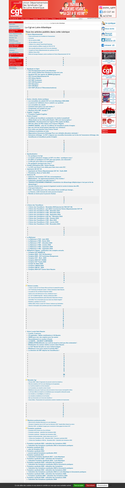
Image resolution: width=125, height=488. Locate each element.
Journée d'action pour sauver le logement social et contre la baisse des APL (53, 186)
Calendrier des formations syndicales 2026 (42, 479)
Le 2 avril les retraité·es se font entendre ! (39, 385)
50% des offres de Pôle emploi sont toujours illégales (46, 123)
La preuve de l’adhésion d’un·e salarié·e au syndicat (45, 103)
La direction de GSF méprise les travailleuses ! (43, 350)
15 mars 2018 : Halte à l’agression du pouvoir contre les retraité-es (45, 382)
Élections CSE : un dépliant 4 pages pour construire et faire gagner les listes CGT (49, 426)
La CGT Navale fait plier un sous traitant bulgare (44, 346)
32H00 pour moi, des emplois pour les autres (43, 337)
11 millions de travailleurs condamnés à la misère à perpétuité (48, 118)
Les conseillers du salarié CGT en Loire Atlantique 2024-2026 (48, 101)
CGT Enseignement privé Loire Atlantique (42, 70)
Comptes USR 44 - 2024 (36, 267)
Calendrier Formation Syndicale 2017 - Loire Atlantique (46, 456)
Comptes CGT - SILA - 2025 (37, 258)
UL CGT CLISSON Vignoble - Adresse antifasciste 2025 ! (43, 295)
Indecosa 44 (31, 174)
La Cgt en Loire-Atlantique (42, 23)
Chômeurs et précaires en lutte (38, 131)
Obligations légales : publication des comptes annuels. (45, 250)
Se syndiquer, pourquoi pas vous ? (40, 163)
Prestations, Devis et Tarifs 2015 (39, 173)
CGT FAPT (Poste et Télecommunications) (42, 87)
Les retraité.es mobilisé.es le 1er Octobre (39, 395)
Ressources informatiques (13, 67)
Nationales (12, 24)
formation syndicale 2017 (35, 455)
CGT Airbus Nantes (34, 78)
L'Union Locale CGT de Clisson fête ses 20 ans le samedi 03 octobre (46, 287)
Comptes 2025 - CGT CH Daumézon (40, 254)
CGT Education (33, 84)
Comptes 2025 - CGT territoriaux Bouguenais (43, 256)
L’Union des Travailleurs (35, 205)
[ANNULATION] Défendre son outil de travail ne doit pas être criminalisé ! (52, 343)
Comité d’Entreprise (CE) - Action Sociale (40, 165)
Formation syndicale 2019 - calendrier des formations (45, 462)
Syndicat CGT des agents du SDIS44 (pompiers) (44, 74)
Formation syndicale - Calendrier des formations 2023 (42, 434)
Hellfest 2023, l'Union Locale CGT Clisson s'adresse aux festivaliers (46, 303)
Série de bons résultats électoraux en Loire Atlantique (42, 422)
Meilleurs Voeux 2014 (34, 52)
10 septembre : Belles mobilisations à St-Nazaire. (44, 335)
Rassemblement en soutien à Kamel (40, 339)
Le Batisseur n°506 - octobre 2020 (39, 245)
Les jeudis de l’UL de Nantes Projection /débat (40, 291)
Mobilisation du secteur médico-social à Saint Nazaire (46, 344)
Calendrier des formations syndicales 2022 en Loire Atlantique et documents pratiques (57, 472)
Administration (13, 48)
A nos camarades (14, 57)
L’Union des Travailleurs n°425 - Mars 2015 (42, 220)
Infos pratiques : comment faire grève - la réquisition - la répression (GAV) (113, 98)
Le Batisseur (31, 237)
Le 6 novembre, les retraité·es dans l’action (40, 388)
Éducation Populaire (15, 65)
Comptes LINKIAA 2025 (36, 265)
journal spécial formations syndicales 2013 (42, 453)
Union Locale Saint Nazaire (36, 331)
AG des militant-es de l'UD (35, 42)
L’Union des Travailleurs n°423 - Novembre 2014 (44, 224)
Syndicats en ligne (33, 69)
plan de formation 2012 (36, 449)
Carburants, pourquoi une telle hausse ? (41, 180)
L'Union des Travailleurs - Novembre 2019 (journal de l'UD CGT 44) (50, 207)
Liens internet (45, 18)
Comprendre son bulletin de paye (39, 108)
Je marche (31, 38)
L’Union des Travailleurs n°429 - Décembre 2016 (44, 212)
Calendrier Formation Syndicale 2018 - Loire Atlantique (46, 460)
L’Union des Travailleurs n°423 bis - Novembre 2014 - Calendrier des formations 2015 (50, 440)
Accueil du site (14, 18)
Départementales (14, 26)
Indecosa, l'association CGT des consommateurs (44, 176)
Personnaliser (102, 485)
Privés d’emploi (32, 116)
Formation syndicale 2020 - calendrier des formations (45, 466)
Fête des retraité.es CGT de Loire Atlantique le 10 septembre (44, 384)
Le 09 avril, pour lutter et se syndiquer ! (41, 161)
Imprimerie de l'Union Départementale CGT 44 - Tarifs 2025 (47, 171)
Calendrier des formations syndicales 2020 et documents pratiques (50, 468)
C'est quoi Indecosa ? (35, 188)
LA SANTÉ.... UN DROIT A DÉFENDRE (40, 341)
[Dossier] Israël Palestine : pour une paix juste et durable (109, 90)
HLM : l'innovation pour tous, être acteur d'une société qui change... (51, 190)
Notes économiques (14, 28)
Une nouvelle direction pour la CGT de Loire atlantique (43, 48)
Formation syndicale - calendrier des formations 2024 (42, 432)
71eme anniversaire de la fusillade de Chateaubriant (42, 36)
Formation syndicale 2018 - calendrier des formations (45, 458)
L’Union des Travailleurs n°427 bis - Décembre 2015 (45, 216)
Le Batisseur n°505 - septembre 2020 (40, 246)
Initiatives (12, 50)
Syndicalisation (32, 154)
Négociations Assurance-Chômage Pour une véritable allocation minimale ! (53, 133)
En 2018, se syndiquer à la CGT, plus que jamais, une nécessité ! (49, 159)
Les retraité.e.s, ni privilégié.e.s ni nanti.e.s (39, 393)
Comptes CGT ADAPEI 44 (36, 252)
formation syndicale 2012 (35, 447)
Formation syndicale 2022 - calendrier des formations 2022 (46, 470)
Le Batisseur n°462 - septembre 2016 (40, 248)
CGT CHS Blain (33, 86)
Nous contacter (25, 18)
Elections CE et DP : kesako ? (38, 110)
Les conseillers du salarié (36, 105)
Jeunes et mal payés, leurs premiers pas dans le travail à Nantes (45, 305)
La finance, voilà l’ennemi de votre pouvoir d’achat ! (45, 192)
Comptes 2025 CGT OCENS (37, 260)
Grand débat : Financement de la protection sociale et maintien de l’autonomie (49, 399)
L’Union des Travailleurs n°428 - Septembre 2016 (44, 214)
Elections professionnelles (37, 420)
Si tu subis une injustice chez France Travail (43, 129)
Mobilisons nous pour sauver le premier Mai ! (43, 348)
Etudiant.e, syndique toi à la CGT (37, 301)
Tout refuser (90, 485)
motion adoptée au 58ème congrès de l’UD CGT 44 (42, 46)
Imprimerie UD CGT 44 (34, 169)
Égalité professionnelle (15, 63)
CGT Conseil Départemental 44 (38, 76)
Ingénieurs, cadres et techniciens (15, 60)
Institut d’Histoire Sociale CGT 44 (14, 45)
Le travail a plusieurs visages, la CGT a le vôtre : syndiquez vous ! (50, 158)
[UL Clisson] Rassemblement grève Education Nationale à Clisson (45, 297)
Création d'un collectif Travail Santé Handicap (40, 44)
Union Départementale (35, 34)
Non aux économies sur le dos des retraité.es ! (40, 397)
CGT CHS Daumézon (35, 82)
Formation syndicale (34, 428)
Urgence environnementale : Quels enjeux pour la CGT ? (43, 436)
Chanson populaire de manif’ (109, 115)
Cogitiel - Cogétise (33, 112)
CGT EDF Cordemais (35, 80)
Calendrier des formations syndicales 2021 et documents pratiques (50, 445)
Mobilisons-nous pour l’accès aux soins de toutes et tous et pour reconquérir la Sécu (50, 389)
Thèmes (53, 18)
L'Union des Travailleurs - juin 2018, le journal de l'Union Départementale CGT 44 (55, 209)
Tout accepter (78, 485)
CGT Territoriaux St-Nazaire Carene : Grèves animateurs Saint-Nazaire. (47, 289)
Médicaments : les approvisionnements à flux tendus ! (46, 178)
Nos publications (14, 52)
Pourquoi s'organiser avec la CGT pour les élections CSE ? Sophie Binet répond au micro (51, 424)
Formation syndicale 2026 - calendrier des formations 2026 (46, 477)
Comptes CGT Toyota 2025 (37, 262)
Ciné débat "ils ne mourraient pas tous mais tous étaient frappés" (45, 299)
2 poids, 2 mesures (34, 333)
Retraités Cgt (32, 380)
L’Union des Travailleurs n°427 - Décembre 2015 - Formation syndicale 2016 (48, 438)
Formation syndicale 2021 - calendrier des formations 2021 (46, 443)
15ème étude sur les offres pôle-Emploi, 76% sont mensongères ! (50, 120)
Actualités (12, 22)
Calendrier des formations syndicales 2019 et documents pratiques (50, 464)
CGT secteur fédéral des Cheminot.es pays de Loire (45, 72)
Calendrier (35, 18)
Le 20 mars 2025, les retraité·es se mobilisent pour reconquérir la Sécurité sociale (49, 391)
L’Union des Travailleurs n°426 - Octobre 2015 (43, 218)
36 (64, 374)
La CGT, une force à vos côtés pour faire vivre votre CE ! (47, 167)
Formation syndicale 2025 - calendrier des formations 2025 (46, 474)
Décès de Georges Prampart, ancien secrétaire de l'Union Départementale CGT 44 (49, 54)
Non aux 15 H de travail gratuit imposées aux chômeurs (46, 127)
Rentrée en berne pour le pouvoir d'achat (42, 193)
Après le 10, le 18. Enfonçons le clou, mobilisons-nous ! (43, 293)
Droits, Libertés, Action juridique (38, 99)
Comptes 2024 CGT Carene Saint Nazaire (41, 269)
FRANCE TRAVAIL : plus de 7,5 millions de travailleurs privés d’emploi (51, 125)
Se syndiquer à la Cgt (35, 156)
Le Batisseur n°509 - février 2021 (39, 241)
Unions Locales (33, 286)
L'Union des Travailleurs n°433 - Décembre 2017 (44, 210)
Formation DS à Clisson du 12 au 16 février (39, 430)
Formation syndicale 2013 (35, 451)
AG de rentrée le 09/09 (34, 40)
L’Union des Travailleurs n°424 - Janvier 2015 (43, 222)
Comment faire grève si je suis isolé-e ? (41, 106)
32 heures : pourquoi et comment (108, 125)
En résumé (62, 18)
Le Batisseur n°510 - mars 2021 (38, 239)
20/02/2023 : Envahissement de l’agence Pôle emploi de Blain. (48, 122)
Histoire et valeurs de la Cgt (16, 55)
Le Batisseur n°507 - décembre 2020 (40, 243)
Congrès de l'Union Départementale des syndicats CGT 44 (44, 50)
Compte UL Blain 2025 (35, 263)
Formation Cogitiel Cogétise (37, 114)
